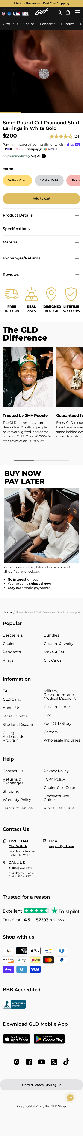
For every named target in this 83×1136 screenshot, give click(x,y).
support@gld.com (61, 846)
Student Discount (19, 724)
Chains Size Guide (60, 787)
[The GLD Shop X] (54, 1061)
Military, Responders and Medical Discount (60, 695)
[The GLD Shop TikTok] (66, 1061)
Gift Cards (53, 660)
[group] (41, 3)
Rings (8, 660)
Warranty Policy (17, 800)
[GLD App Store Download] (16, 1039)
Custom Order (57, 707)
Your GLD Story (57, 723)
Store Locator (15, 716)
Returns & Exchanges (13, 781)
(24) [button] (77, 136)
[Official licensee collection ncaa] (9, 14)
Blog (48, 715)
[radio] (17, 180)
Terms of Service (18, 808)
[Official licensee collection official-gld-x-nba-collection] (25, 14)
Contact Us (13, 771)
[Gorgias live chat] (70, 1097)
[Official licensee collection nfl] (3, 14)
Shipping (11, 791)
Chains (9, 643)
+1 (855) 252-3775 (20, 868)
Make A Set (54, 652)
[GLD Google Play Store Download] (49, 1039)
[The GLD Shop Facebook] (29, 1061)
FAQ (6, 691)
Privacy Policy (56, 771)
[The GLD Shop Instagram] (16, 1061)
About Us (11, 708)
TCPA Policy (54, 779)
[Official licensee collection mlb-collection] (16, 14)
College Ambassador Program (14, 736)
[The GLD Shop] (41, 14)
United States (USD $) (39, 1085)
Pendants (12, 652)
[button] (59, 12)
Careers (51, 732)
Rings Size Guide (59, 808)
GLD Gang (12, 699)
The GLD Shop (55, 1106)
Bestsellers (13, 635)
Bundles (51, 635)
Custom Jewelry (59, 643)
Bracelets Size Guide (56, 798)
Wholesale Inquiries (62, 740)
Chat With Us (18, 846)
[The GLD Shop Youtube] (41, 1061)
